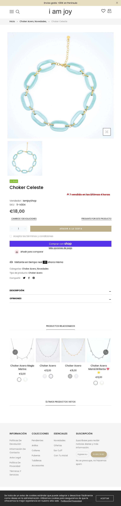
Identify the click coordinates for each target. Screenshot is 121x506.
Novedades (41, 21)
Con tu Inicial (61, 455)
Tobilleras (36, 460)
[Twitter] (24, 278)
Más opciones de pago (60, 248)
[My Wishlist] (103, 11)
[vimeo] (34, 278)
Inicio (12, 21)
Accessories (38, 465)
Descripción (17, 290)
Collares (36, 450)
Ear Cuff (58, 450)
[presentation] (15, 352)
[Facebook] (29, 278)
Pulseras (36, 455)
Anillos (35, 445)
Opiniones (15, 298)
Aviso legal (15, 457)
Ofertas (58, 445)
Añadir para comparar (32, 251)
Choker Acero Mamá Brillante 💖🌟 (98, 369)
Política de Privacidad (71, 501)
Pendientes (37, 440)
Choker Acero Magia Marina (22, 367)
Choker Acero (27, 21)
